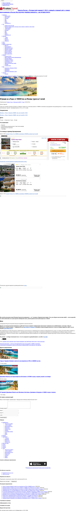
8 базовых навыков (8, 58)
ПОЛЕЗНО (4, 55)
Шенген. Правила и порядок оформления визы (13, 57)
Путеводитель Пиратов (7, 4)
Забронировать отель (9, 47)
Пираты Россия (5, 5)
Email (1, 412)
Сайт (1, 415)
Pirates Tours (10, 102)
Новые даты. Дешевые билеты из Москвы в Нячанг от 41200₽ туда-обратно (20, 495)
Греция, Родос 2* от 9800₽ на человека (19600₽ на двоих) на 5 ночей (22, 134)
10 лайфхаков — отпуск (9, 60)
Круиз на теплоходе (8, 51)
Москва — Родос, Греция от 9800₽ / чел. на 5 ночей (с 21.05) (14, 115)
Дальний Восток (8, 23)
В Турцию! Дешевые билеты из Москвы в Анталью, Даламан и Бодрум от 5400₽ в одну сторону (28, 392)
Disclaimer (6, 73)
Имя (1, 410)
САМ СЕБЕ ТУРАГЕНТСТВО (6, 44)
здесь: (25, 285)
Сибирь (6, 22)
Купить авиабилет (8, 46)
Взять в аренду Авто (8, 53)
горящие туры (12, 341)
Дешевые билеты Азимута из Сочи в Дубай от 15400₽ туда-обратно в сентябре (20, 487)
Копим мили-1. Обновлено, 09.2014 (11, 68)
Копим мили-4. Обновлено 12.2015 (11, 71)
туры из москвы (41, 341)
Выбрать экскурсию (8, 52)
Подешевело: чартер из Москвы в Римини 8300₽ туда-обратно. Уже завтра (20, 345)
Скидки (4, 447)
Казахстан (6, 39)
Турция (6, 37)
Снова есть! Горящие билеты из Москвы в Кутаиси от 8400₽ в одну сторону (20, 496)
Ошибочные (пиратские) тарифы (10, 63)
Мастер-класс (5, 443)
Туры (3, 24)
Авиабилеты (4, 14)
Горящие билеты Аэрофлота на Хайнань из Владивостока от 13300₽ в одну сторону (22, 498)
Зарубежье (4, 36)
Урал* (6, 31)
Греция (17, 341)
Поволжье (6, 18)
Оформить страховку (8, 49)
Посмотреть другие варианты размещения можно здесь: (13, 161)
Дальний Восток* (8, 35)
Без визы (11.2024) (8, 56)
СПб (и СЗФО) (7, 17)
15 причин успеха (8, 65)
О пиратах (4, 72)
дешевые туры (23, 341)
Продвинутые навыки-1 (9, 59)
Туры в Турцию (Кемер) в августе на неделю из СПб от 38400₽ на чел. (20, 361)
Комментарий (3, 408)
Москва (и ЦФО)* (8, 27)
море (30, 341)
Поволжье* (7, 30)
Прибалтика (7, 429)
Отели (3, 42)
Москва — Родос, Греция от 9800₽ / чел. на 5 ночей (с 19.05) (14, 112)
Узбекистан (7, 40)
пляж (33, 341)
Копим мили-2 (7, 69)
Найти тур (6, 45)
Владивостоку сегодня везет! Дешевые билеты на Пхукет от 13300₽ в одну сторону (21, 494)
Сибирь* (6, 33)
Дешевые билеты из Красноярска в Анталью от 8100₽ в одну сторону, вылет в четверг (25, 376)
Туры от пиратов (6, 2)
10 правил (6, 64)
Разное (4, 445)
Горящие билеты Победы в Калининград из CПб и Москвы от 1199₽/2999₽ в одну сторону (23, 493)
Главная (2, 76)
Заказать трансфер (8, 50)
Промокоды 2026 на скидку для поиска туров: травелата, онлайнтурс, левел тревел (19, 26)
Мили (3, 66)
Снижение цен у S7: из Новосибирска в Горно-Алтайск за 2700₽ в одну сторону (20, 490)
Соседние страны (9, 431)
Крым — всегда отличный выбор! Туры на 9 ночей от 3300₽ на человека (20, 343)
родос (35, 341)
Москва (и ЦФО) (7, 16)
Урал (5, 19)
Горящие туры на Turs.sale (9, 25)
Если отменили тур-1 (8, 62)
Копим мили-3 (7, 70)
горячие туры (6, 341)
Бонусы (3, 43)
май (28, 341)
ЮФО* (6, 32)
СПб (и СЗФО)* (7, 29)
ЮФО (6, 20)
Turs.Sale (45, 336)
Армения (6, 38)
